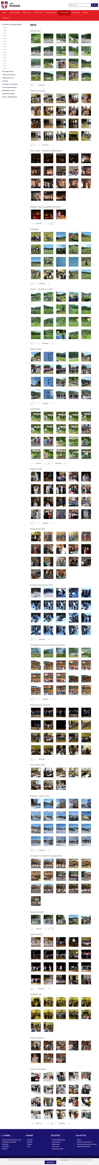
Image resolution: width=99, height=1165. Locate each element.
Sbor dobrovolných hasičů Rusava (87, 1144)
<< (32, 223)
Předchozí (39, 223)
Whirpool (30, 1139)
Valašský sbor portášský (84, 1146)
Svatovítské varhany (58, 1148)
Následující (42, 85)
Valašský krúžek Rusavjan (84, 1142)
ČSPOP (79, 1139)
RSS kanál (5, 1144)
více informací (64, 1159)
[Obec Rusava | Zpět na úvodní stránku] (4, 5)
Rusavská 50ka (56, 1142)
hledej (95, 5)
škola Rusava (56, 1144)
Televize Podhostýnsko (58, 1139)
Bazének (29, 1142)
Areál (28, 1146)
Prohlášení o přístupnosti (9, 1142)
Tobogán (29, 1144)
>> (48, 85)
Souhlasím (50, 1162)
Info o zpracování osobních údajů (11, 1139)
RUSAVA (15, 5)
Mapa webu (5, 1146)
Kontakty (4, 1148)
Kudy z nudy (55, 1146)
